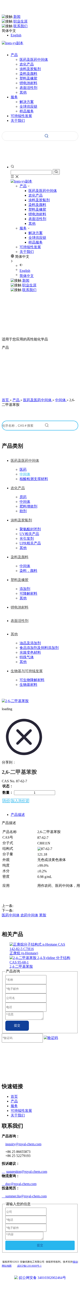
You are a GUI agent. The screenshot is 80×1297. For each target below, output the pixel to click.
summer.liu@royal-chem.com (24, 1196)
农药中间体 (29, 915)
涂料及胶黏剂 (30, 69)
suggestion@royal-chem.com (26, 1171)
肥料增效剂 (28, 506)
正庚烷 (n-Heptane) (24, 953)
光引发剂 (27, 538)
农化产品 (27, 64)
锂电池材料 (28, 83)
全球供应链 (28, 106)
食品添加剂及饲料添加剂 (39, 648)
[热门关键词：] (46, 136)
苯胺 (42, 915)
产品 (23, 186)
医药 (23, 469)
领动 (75, 1261)
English (16, 35)
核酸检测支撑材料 (34, 479)
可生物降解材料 (32, 680)
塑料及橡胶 (28, 78)
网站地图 (7, 1265)
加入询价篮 (20, 801)
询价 (6, 801)
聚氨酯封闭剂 (30, 529)
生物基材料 (28, 684)
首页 (14, 1096)
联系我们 (20, 26)
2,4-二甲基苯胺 (21, 966)
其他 (23, 92)
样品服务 (27, 111)
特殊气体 (27, 657)
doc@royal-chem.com (19, 1184)
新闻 (16, 17)
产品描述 (18, 814)
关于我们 (27, 252)
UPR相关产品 (30, 543)
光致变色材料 (30, 652)
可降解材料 (28, 593)
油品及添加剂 (30, 643)
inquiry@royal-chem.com (23, 1144)
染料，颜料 (28, 571)
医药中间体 (11, 915)
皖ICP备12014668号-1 (29, 1265)
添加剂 (25, 589)
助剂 (23, 511)
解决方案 (27, 102)
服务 (23, 228)
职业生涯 (20, 21)
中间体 (25, 474)
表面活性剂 (28, 88)
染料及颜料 (28, 74)
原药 (23, 497)
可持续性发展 (30, 247)
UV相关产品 (29, 534)
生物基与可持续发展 (27, 671)
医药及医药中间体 (34, 59)
